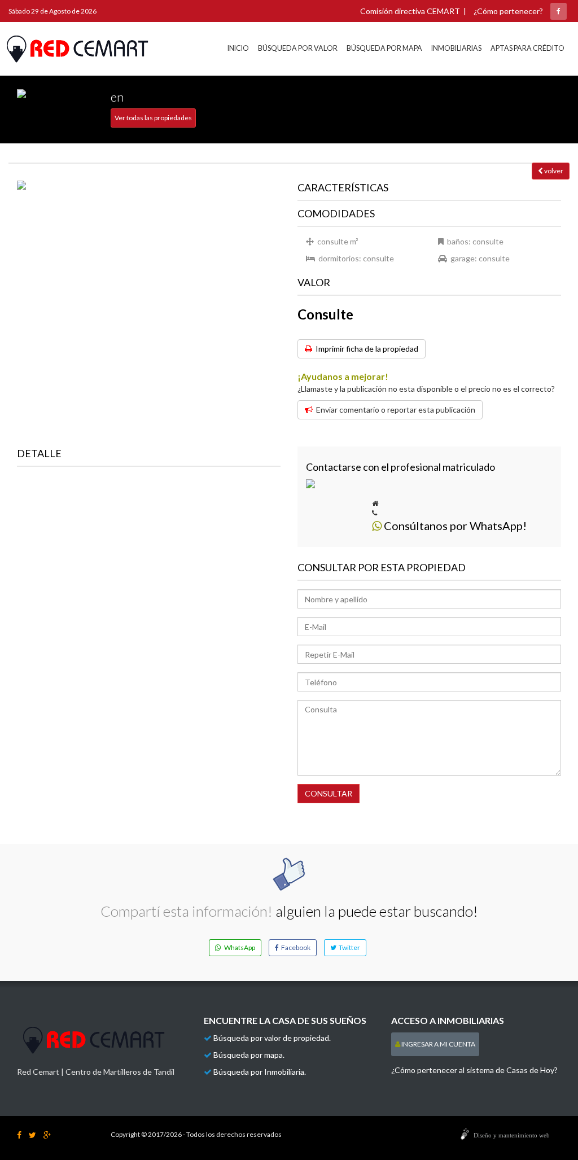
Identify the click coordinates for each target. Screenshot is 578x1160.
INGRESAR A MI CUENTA (437, 1044)
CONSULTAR (328, 793)
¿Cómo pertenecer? (508, 11)
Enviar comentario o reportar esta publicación (394, 409)
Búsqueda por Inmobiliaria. (259, 1071)
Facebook (294, 947)
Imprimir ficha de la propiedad (365, 348)
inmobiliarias (456, 48)
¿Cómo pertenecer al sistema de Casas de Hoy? (474, 1070)
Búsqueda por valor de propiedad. (272, 1038)
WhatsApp (238, 947)
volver (553, 171)
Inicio (238, 48)
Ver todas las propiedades (153, 117)
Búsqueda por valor (298, 48)
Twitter (348, 947)
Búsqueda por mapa (384, 48)
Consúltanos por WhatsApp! (454, 525)
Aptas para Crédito (527, 48)
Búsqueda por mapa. (248, 1055)
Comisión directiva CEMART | (413, 11)
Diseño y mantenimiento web (512, 1135)
